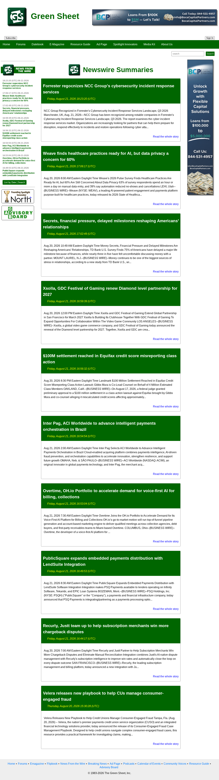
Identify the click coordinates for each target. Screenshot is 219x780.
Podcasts (128, 763)
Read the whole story (166, 136)
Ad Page (101, 44)
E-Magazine (57, 44)
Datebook (37, 44)
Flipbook (52, 763)
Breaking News (97, 763)
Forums (20, 44)
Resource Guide (80, 44)
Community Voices (175, 763)
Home (6, 44)
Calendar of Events (149, 763)
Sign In (209, 38)
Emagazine (37, 763)
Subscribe (11, 38)
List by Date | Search (14, 182)
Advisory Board (109, 767)
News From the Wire (72, 763)
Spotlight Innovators (125, 44)
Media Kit (149, 44)
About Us (166, 44)
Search (210, 53)
